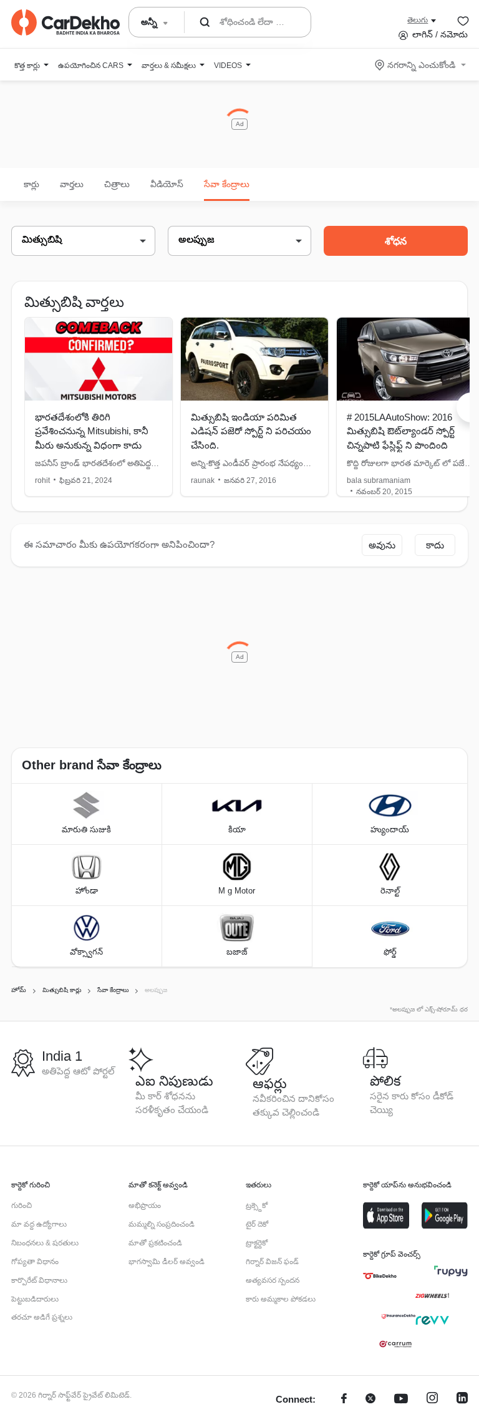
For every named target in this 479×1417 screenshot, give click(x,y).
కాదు (435, 545)
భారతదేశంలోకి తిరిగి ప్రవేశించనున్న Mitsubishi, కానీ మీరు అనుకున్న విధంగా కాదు (91, 431)
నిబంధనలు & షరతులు (45, 1243)
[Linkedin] (462, 1400)
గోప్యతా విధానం (35, 1261)
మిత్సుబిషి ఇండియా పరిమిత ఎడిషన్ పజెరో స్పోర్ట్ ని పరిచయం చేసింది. (251, 431)
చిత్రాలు (117, 184)
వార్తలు (72, 184)
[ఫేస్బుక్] (344, 1400)
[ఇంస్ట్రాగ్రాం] (432, 1400)
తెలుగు (417, 20)
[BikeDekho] (380, 1276)
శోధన (396, 241)
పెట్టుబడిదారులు (35, 1299)
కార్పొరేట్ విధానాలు (39, 1280)
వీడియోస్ (166, 184)
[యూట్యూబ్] (401, 1400)
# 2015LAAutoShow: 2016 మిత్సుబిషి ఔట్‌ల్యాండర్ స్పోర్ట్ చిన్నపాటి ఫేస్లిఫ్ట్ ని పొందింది (401, 431)
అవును (382, 545)
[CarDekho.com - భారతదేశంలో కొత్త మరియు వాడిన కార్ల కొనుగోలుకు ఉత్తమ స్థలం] (65, 22)
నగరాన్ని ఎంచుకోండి (421, 65)
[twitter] (370, 1400)
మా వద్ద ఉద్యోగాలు (39, 1224)
